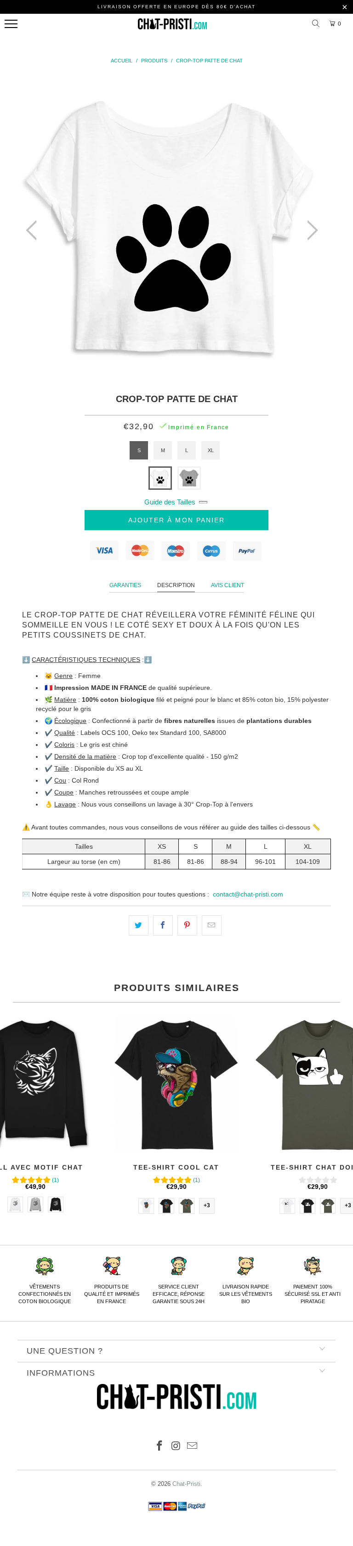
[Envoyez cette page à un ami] (212, 925)
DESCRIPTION (176, 585)
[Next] (310, 230)
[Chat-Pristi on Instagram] (176, 1446)
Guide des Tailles (169, 502)
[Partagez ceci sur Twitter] (138, 925)
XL (211, 450)
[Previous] (34, 230)
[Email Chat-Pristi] (192, 1446)
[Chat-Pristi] (172, 26)
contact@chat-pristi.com (248, 894)
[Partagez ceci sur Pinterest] (187, 925)
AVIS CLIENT (227, 585)
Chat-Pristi (186, 1483)
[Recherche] (317, 24)
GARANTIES (125, 585)
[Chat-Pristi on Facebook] (159, 1446)
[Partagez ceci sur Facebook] (163, 925)
